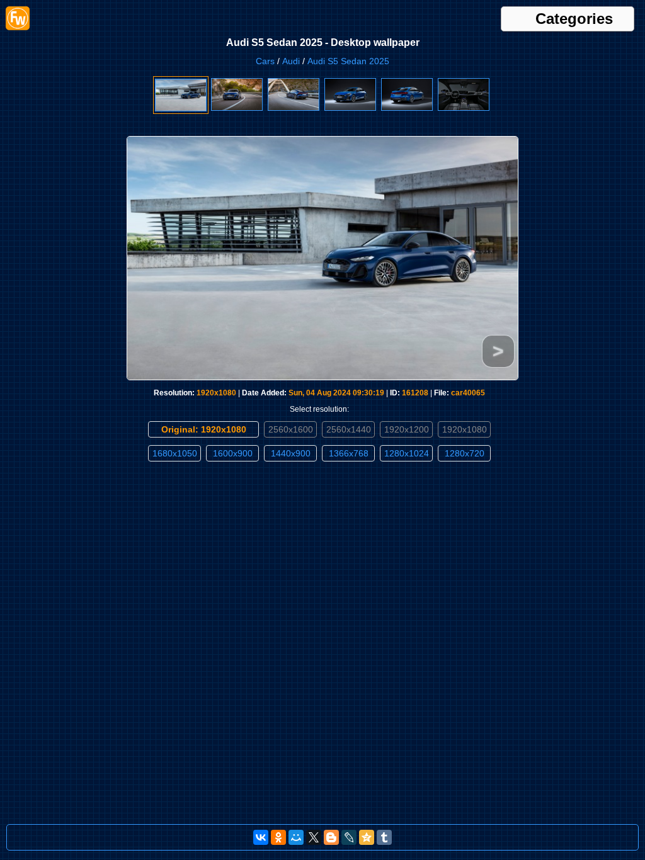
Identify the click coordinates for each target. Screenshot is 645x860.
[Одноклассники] (278, 837)
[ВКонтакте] (260, 837)
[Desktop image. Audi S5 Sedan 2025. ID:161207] (237, 108)
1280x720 (464, 453)
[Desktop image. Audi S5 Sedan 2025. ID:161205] (350, 108)
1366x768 (348, 453)
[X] (313, 837)
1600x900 (233, 453)
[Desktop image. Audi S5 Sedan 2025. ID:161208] (181, 109)
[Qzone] (366, 837)
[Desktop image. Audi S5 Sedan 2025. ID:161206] (293, 108)
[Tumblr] (384, 837)
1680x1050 (174, 453)
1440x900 (291, 453)
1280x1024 (406, 453)
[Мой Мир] (296, 837)
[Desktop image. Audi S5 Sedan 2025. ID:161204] (407, 108)
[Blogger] (331, 837)
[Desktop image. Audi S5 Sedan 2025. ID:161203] (463, 108)
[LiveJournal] (349, 837)
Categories (574, 18)
